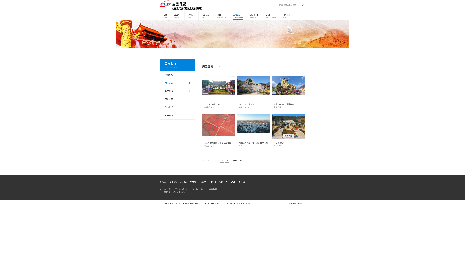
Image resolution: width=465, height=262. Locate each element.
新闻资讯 (191, 16)
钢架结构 (169, 115)
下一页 (234, 161)
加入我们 (286, 16)
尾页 (242, 161)
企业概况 (177, 16)
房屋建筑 (169, 83)
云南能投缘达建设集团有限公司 (189, 203)
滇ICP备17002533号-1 (296, 203)
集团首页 (163, 182)
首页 (165, 16)
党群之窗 (205, 16)
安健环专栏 (254, 16)
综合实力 (221, 16)
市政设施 (169, 99)
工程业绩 (238, 16)
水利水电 (169, 75)
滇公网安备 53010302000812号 (239, 203)
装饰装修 (169, 107)
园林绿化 (169, 91)
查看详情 (208, 107)
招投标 (271, 16)
